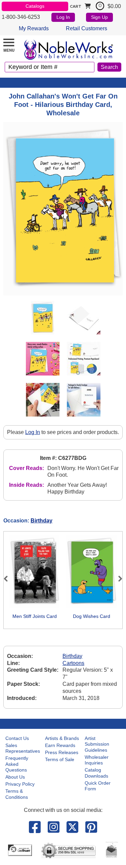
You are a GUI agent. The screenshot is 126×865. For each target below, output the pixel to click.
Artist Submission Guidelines (97, 744)
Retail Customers (86, 28)
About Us (15, 777)
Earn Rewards (60, 745)
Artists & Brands (62, 738)
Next (117, 578)
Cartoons (73, 663)
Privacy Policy (20, 784)
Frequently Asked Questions (16, 764)
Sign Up (99, 17)
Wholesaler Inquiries (97, 760)
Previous (9, 578)
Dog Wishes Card (91, 616)
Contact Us (17, 738)
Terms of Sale (59, 759)
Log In (63, 17)
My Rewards (34, 28)
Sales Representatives (22, 748)
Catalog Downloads (96, 773)
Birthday (41, 520)
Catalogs (35, 6)
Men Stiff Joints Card (34, 616)
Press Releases (61, 752)
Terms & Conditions (16, 794)
